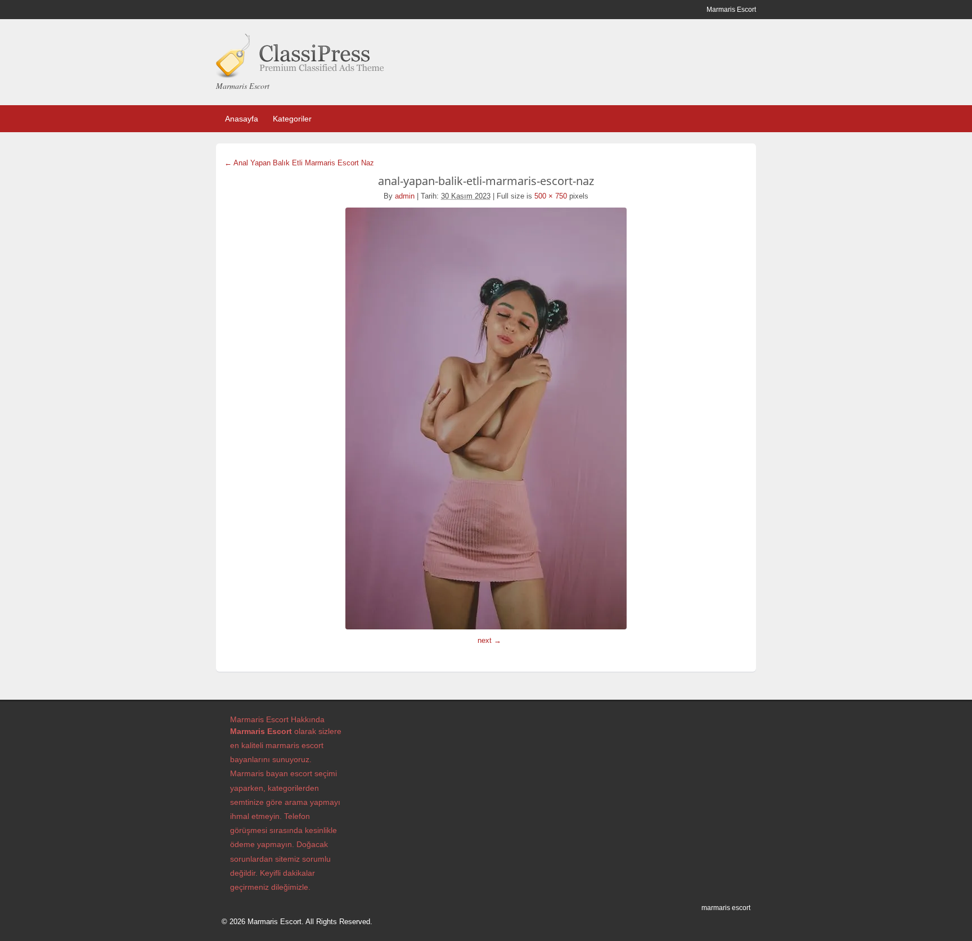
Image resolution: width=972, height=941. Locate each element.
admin (405, 196)
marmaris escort (725, 908)
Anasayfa (241, 118)
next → (489, 640)
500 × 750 (550, 196)
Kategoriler (292, 118)
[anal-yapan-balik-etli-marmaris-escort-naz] (486, 418)
